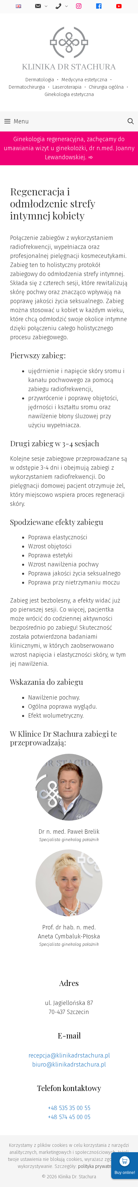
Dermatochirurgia (26, 87)
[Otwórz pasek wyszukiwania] (131, 121)
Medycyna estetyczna (84, 80)
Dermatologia (39, 80)
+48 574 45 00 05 (69, 1117)
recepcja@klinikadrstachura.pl (69, 1055)
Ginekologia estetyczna (69, 94)
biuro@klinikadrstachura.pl (69, 1064)
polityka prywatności (99, 1166)
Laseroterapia (66, 87)
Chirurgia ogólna (106, 87)
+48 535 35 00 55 (69, 1108)
